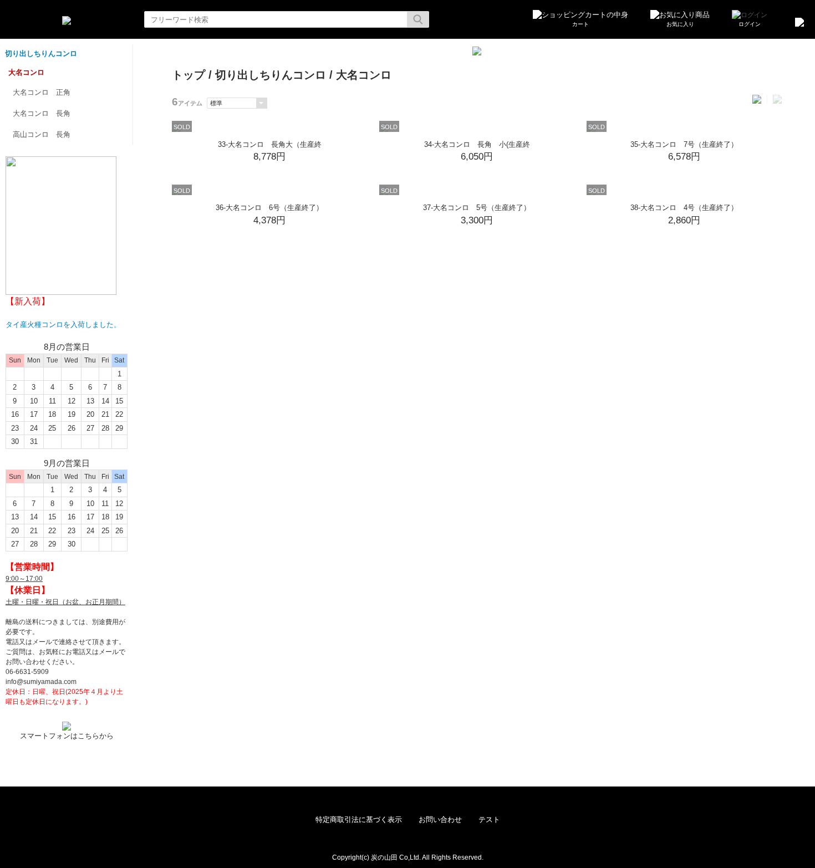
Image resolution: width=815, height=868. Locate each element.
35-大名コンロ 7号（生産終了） (684, 144)
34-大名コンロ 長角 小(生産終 (477, 144)
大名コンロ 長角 (41, 113)
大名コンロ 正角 (41, 92)
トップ (188, 75)
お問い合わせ (440, 819)
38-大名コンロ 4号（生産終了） (684, 207)
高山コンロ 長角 (41, 134)
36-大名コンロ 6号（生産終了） (269, 207)
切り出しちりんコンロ (41, 53)
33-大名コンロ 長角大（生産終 (270, 144)
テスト (489, 819)
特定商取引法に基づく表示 (358, 819)
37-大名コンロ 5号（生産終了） (477, 207)
